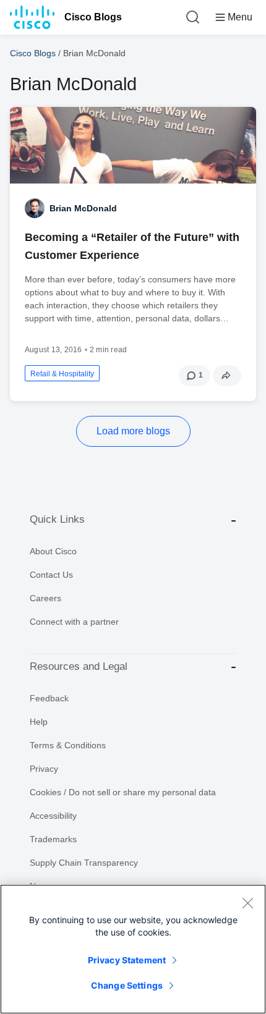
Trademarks (53, 839)
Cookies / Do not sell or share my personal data (123, 792)
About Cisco (53, 551)
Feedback (49, 698)
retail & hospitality (62, 374)
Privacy (44, 769)
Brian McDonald (83, 208)
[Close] (247, 903)
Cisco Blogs (93, 17)
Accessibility (53, 816)
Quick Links (57, 519)
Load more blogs (133, 431)
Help (39, 722)
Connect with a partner (74, 622)
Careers (45, 598)
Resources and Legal (78, 666)
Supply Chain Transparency (84, 863)
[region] (133, 949)
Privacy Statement (127, 960)
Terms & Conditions (68, 745)
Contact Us (51, 575)
